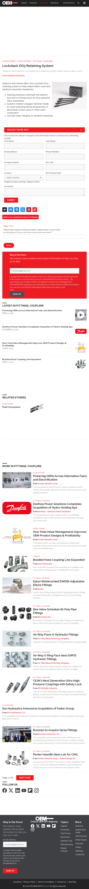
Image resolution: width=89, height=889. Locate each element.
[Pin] (28, 209)
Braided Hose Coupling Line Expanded (21, 359)
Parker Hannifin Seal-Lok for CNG (55, 754)
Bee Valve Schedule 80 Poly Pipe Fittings (55, 611)
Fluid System (24, 61)
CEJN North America (47, 688)
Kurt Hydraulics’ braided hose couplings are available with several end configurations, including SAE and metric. (58, 568)
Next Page (24, 778)
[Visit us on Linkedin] (17, 790)
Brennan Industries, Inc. (49, 734)
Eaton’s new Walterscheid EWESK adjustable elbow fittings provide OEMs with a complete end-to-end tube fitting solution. (59, 595)
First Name (9, 141)
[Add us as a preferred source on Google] (34, 209)
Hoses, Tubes (39, 528)
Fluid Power (8, 61)
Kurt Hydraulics (45, 564)
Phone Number (52, 152)
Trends (36, 556)
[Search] (78, 3)
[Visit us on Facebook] (4, 790)
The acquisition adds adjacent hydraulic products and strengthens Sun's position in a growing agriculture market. (43, 717)
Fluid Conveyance (11, 407)
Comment (8, 186)
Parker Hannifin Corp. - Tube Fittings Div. (57, 758)
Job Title (50, 162)
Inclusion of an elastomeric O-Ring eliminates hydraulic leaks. (60, 642)
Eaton (41, 589)
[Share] (10, 209)
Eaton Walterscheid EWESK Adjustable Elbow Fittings (58, 583)
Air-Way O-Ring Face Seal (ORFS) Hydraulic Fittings (54, 657)
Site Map (72, 882)
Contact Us (61, 882)
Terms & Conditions (46, 882)
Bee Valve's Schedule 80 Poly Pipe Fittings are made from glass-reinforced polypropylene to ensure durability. (58, 621)
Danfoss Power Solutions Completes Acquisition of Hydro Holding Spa (37, 326)
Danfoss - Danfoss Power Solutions (54, 511)
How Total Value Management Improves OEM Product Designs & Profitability (34, 344)
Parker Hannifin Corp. (48, 484)
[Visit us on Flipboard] (30, 790)
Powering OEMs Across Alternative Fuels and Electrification (32, 310)
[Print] (4, 209)
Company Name (11, 162)
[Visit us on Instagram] (36, 790)
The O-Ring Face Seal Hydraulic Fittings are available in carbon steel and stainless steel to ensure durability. (57, 667)
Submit (11, 200)
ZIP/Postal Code (53, 173)
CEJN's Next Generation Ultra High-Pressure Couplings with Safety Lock (57, 682)
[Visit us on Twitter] (11, 790)
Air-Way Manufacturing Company (53, 638)
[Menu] (84, 3)
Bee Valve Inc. (44, 617)
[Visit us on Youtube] (24, 790)
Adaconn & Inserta (16, 76)
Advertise (17, 882)
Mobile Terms (71, 287)
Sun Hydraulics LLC (16, 713)
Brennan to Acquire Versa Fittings (55, 730)
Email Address (11, 152)
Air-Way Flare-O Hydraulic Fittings (55, 634)
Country (8, 173)
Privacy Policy (20, 290)
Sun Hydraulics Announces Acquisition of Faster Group (38, 708)
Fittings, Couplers (43, 61)
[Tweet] (22, 209)
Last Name (51, 141)
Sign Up (17, 294)
